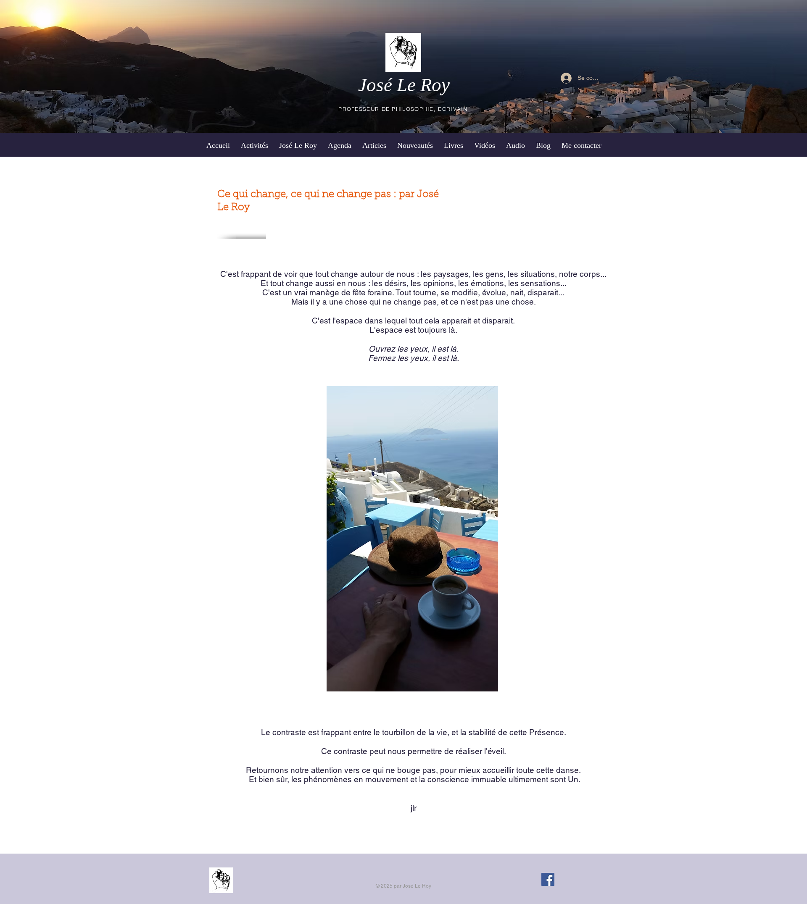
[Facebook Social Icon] (547, 879)
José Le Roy (404, 84)
